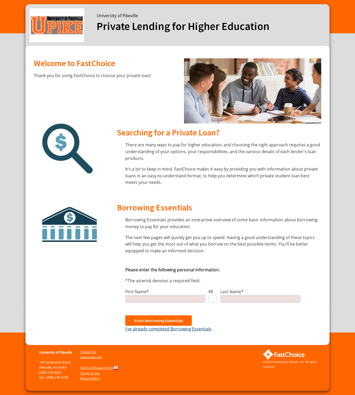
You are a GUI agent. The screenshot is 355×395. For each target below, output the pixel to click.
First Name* (137, 291)
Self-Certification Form (97, 368)
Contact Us (88, 352)
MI (210, 291)
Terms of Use (90, 373)
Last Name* (232, 291)
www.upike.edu (91, 357)
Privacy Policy (90, 378)
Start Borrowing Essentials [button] (158, 320)
